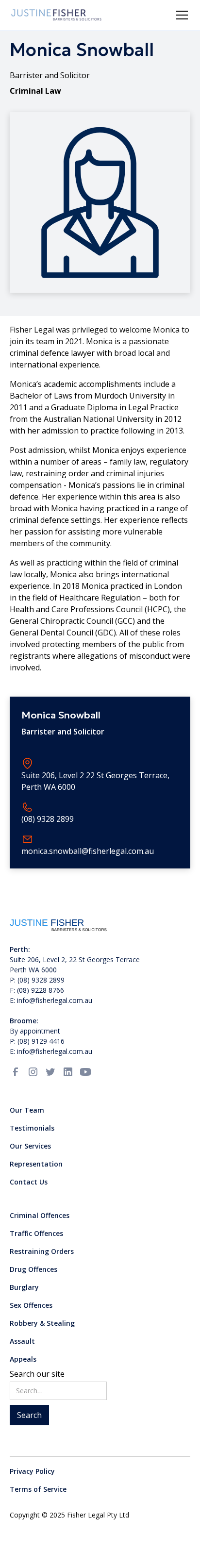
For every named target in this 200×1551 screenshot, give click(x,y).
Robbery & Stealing (42, 1323)
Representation (36, 1163)
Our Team (27, 1110)
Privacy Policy (32, 1471)
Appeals (23, 1359)
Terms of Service (38, 1489)
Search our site (37, 1373)
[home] (56, 15)
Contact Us (29, 1181)
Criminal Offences (39, 1215)
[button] (180, 15)
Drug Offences (33, 1269)
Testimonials (32, 1128)
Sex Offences (31, 1305)
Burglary (24, 1287)
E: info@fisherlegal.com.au (51, 1051)
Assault (22, 1341)
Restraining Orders (42, 1251)
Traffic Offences (36, 1233)
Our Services (30, 1146)
